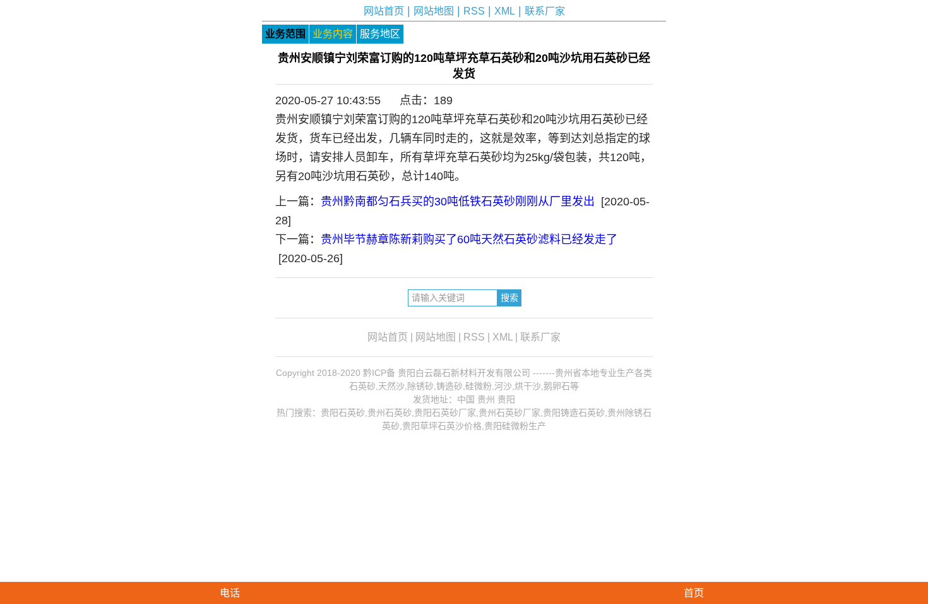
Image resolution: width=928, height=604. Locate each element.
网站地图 (433, 11)
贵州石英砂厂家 (509, 413)
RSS (474, 11)
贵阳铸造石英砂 (574, 413)
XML (504, 11)
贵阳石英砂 (343, 413)
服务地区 (380, 33)
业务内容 (332, 33)
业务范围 (285, 33)
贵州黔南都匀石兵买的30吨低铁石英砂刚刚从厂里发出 (458, 201)
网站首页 (384, 11)
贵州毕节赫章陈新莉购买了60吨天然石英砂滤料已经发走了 (469, 239)
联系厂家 (545, 11)
